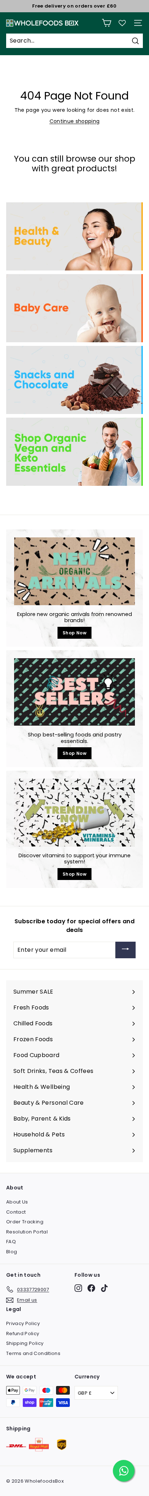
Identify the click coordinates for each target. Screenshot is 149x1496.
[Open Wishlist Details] (122, 23)
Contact (16, 1212)
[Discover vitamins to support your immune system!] (74, 812)
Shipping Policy (24, 1343)
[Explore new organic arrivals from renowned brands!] (74, 571)
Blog (11, 1251)
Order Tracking (24, 1221)
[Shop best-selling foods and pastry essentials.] (74, 692)
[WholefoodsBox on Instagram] (78, 1288)
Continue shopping (75, 121)
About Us (17, 1201)
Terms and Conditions (33, 1353)
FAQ (11, 1241)
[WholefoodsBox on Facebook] (91, 1288)
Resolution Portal (27, 1231)
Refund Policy (22, 1333)
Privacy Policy (23, 1323)
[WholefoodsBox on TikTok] (104, 1288)
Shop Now (74, 633)
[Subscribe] (125, 950)
